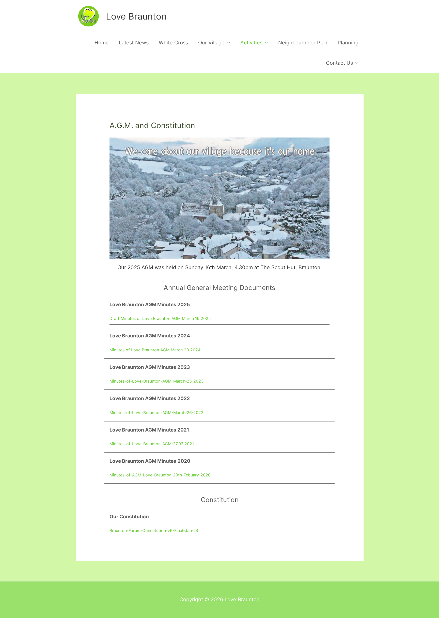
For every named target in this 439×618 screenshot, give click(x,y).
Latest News (134, 43)
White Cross (173, 43)
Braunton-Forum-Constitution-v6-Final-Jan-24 (153, 530)
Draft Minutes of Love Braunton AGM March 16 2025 (160, 318)
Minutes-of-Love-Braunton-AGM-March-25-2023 (156, 381)
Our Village (211, 43)
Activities (251, 43)
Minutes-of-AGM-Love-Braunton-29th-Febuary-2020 (160, 474)
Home (102, 43)
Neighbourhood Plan (302, 43)
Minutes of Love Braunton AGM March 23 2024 (154, 349)
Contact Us (339, 63)
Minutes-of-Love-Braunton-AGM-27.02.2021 (151, 443)
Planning (348, 43)
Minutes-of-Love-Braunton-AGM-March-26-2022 (156, 412)
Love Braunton (136, 16)
